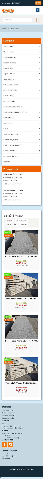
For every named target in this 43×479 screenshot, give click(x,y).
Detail (4, 424)
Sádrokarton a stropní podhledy (15, 112)
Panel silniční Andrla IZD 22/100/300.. (21, 383)
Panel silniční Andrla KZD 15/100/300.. (21, 256)
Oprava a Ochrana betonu (12, 107)
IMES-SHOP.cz (28, 469)
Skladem (24, 224)
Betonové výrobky (10, 90)
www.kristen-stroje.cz (8, 456)
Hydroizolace (8, 68)
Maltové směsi (8, 52)
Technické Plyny (9, 79)
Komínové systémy (10, 140)
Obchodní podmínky (9, 415)
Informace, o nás (8, 410)
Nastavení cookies (21, 473)
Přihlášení (16, 3)
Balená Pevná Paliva (10, 85)
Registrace (6, 3)
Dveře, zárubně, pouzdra (12, 145)
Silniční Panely (14, 28)
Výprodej (6, 162)
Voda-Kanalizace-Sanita (12, 134)
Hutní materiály (8, 118)
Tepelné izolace (9, 74)
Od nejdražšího (12, 224)
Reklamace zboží (8, 413)
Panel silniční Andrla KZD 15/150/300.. (21, 341)
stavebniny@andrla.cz (15, 428)
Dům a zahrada (9, 151)
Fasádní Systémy (9, 63)
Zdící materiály (8, 46)
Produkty (4, 28)
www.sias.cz (6, 458)
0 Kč (39, 3)
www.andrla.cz (6, 454)
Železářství (7, 123)
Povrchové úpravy (10, 156)
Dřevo (5, 129)
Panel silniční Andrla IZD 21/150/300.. (21, 299)
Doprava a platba (8, 418)
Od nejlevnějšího (21, 220)
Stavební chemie (9, 57)
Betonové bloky (9, 101)
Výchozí (9, 220)
